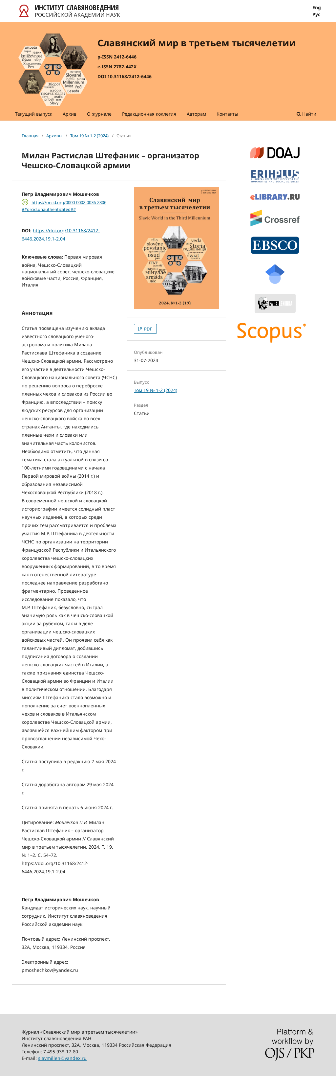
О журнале (99, 114)
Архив (69, 114)
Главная (30, 136)
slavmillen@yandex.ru (62, 1058)
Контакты (227, 114)
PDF (147, 329)
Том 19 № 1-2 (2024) (89, 136)
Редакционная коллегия (149, 114)
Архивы (54, 136)
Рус (316, 14)
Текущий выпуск (33, 114)
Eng (316, 7)
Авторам (196, 114)
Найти (308, 114)
